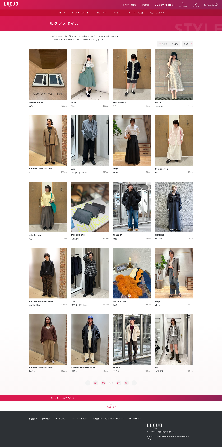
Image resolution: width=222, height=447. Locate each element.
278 (126, 383)
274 (95, 383)
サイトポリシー (135, 418)
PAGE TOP (111, 407)
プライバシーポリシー (79, 418)
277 (118, 383)
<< (88, 383)
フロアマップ (100, 12)
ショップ (61, 12)
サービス (116, 12)
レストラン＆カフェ (80, 12)
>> (134, 383)
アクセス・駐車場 (129, 5)
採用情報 (45, 418)
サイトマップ (60, 418)
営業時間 (145, 5)
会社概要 (32, 418)
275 (103, 383)
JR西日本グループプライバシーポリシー (107, 418)
